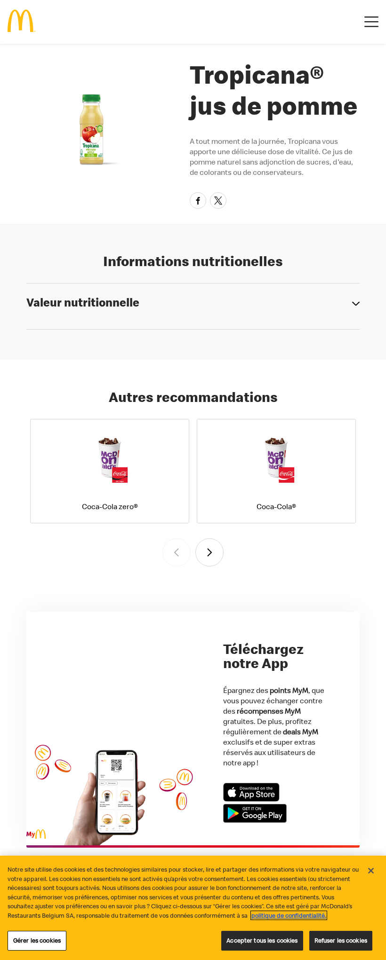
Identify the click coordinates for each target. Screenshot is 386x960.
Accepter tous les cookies (262, 940)
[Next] (209, 552)
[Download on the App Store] (251, 798)
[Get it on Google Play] (255, 820)
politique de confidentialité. (288, 915)
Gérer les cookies (37, 940)
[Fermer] (371, 870)
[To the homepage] (22, 22)
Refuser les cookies (340, 940)
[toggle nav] (371, 22)
